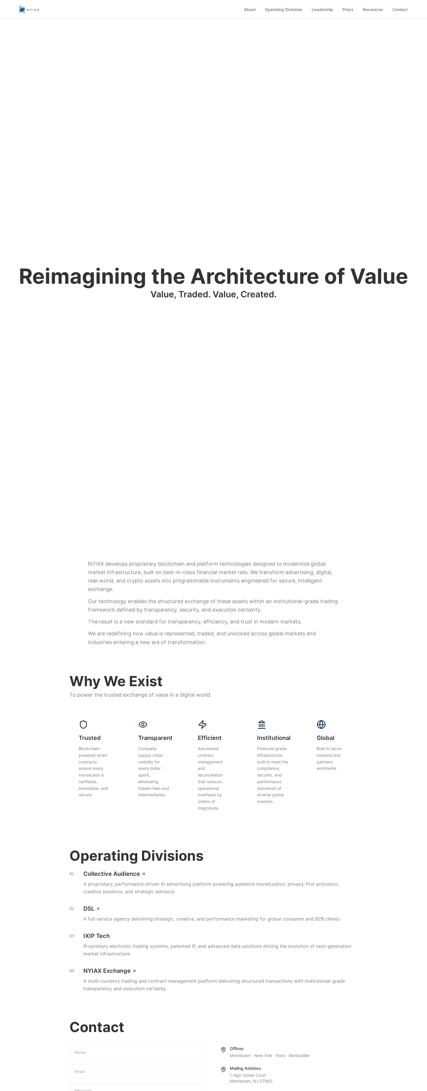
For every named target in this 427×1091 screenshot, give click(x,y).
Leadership (322, 9)
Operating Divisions (283, 9)
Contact (400, 9)
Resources (373, 9)
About (250, 9)
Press (348, 9)
